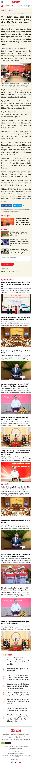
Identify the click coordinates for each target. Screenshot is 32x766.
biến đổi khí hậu (14, 211)
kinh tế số (6, 211)
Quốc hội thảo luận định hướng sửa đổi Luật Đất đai (15, 352)
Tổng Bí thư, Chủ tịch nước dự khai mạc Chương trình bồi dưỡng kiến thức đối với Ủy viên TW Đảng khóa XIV (18, 718)
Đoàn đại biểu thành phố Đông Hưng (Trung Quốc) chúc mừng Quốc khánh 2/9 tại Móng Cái (15, 284)
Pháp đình (19, 6)
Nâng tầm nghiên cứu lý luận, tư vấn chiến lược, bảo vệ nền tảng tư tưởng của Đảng (15, 385)
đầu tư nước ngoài (8, 209)
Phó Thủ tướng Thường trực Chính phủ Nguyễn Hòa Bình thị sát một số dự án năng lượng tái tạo (19, 242)
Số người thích (14, 271)
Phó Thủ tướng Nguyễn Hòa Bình (22, 209)
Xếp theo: (3, 271)
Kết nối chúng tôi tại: (16, 759)
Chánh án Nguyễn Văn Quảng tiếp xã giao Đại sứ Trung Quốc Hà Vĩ (15, 418)
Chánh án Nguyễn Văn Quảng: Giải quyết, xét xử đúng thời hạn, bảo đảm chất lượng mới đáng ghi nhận (18, 661)
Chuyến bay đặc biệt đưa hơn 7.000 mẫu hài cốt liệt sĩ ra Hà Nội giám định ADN (15, 555)
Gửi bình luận (7, 264)
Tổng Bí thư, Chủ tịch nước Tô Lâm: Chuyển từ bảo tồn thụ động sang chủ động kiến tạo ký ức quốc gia (15, 452)
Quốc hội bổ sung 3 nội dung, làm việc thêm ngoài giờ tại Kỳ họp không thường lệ (15, 318)
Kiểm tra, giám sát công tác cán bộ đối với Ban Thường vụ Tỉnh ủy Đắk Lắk (18, 701)
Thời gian (8, 271)
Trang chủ (3, 10)
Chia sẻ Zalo (18, 205)
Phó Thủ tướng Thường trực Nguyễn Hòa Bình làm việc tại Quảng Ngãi (19, 234)
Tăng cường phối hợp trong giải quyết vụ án (17, 670)
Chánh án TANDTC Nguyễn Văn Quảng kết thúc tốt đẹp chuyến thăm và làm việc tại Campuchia (18, 677)
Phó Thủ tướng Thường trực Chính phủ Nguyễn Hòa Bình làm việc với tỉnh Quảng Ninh (19, 251)
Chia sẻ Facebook (7, 205)
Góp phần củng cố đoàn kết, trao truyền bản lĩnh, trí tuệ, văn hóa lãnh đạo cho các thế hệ (18, 686)
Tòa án (13, 6)
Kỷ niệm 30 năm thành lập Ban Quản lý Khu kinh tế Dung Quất (17, 709)
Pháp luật (27, 6)
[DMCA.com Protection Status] (16, 743)
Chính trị (7, 6)
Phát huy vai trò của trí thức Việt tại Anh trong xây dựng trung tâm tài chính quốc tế (23, 221)
